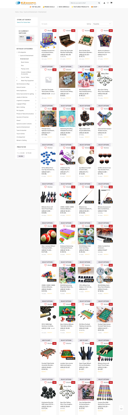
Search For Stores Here (23, 22)
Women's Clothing (22, 140)
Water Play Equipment (27, 80)
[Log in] (104, 3)
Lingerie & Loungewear (23, 100)
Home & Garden (21, 87)
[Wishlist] (108, 3)
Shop (21, 12)
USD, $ (22, 36)
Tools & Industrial (21, 130)
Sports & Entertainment (30, 12)
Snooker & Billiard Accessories (26, 73)
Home (17, 12)
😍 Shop (94, 7)
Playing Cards (25, 69)
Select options (47, 66)
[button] (101, 23)
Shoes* (19, 120)
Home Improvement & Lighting (25, 94)
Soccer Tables (25, 77)
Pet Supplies (20, 110)
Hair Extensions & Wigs (23, 84)
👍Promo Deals (49, 7)
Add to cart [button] (46, 340)
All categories (22, 52)
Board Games (25, 62)
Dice (22, 65)
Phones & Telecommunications (25, 113)
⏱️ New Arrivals (63, 7)
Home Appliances (21, 90)
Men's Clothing (21, 107)
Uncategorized (21, 137)
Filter (21, 156)
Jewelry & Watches (22, 97)
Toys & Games (21, 133)
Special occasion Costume (24, 123)
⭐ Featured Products (80, 7)
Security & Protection (23, 117)
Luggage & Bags (21, 104)
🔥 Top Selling (35, 7)
